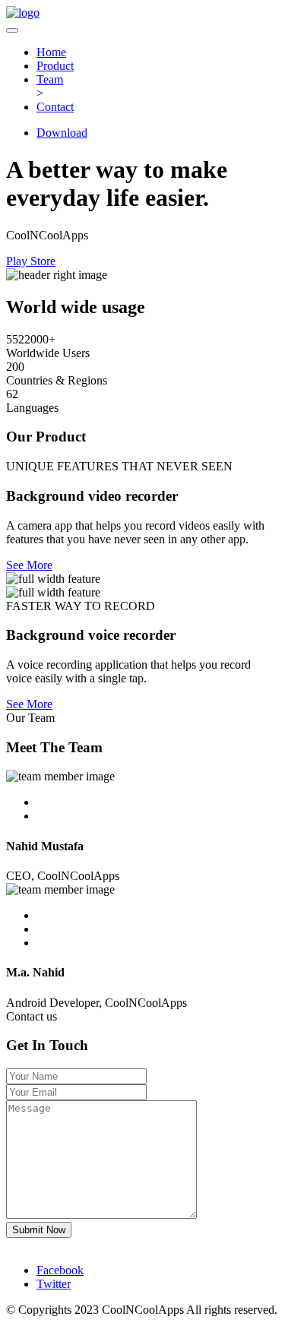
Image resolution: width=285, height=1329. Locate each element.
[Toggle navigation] (12, 30)
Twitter (53, 1283)
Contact (55, 106)
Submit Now (38, 1230)
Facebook (60, 1270)
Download (61, 132)
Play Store (30, 261)
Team (49, 79)
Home (51, 52)
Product (55, 65)
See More (29, 564)
